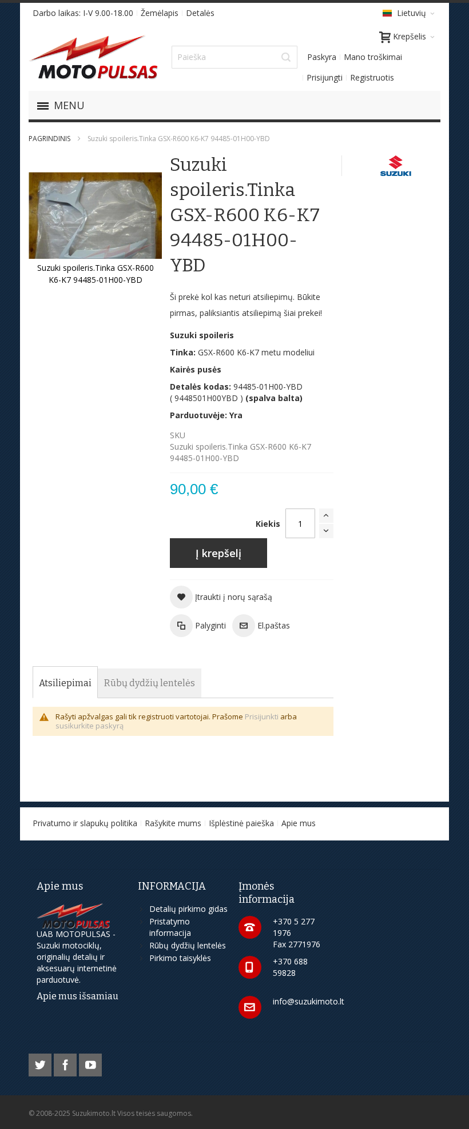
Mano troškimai (373, 56)
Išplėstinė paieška (241, 823)
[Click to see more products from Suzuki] (396, 165)
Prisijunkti (262, 716)
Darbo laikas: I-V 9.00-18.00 (83, 12)
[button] (221, 597)
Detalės (200, 12)
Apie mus (298, 823)
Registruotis (372, 77)
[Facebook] (66, 1063)
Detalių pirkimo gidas (188, 908)
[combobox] (234, 57)
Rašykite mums (173, 823)
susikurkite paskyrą (89, 725)
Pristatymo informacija (170, 927)
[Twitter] (41, 1063)
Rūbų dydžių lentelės (187, 945)
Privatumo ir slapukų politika (85, 823)
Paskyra (321, 56)
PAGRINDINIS (49, 138)
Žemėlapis (159, 12)
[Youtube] (90, 1063)
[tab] (65, 683)
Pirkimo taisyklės (180, 957)
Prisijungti (325, 77)
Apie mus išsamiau (77, 996)
